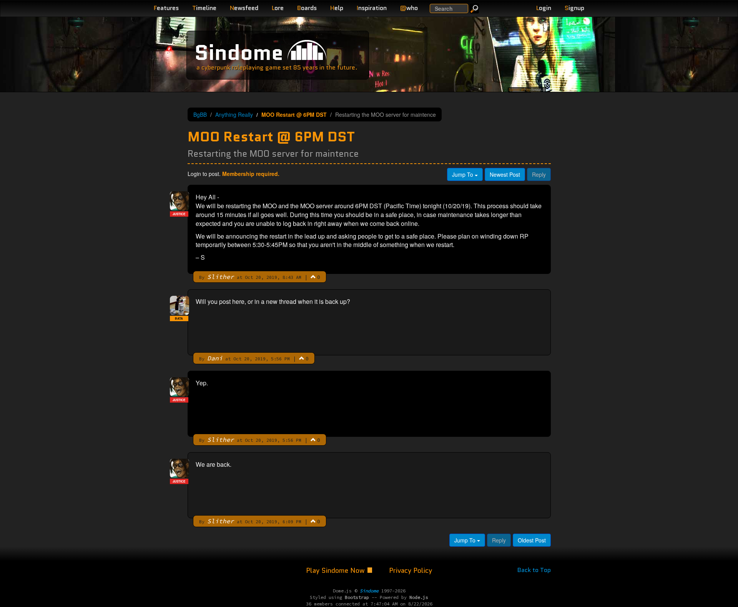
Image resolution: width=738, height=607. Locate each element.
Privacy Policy (410, 570)
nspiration (372, 7)
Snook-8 (538, 89)
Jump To (463, 174)
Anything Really (234, 114)
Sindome (238, 52)
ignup (574, 7)
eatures (166, 7)
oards (307, 7)
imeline (204, 7)
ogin (543, 7)
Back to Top (534, 570)
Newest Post (505, 174)
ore (278, 7)
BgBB (200, 114)
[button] (313, 276)
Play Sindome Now (336, 570)
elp (336, 7)
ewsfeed (244, 7)
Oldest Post (532, 540)
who (409, 7)
